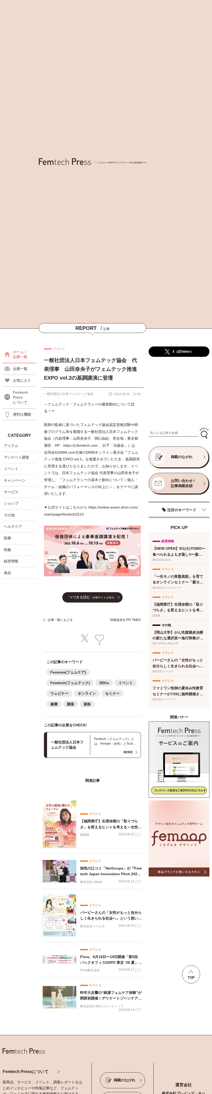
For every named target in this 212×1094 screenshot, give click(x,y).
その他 (9, 515)
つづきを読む (92, 597)
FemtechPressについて (20, 397)
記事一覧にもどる (60, 619)
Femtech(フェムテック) (70, 683)
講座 (70, 704)
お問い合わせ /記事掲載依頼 (183, 483)
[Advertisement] (179, 392)
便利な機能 (22, 414)
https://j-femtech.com (81, 445)
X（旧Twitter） (183, 351)
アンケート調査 (16, 457)
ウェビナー (59, 693)
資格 (87, 704)
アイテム (11, 446)
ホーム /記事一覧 (20, 354)
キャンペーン (15, 480)
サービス (11, 492)
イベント (11, 469)
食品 (7, 573)
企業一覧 (20, 369)
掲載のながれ (182, 457)
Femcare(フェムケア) (68, 672)
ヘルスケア (13, 526)
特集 (7, 550)
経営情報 (11, 561)
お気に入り (22, 380)
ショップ (11, 503)
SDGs (104, 683)
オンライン (87, 693)
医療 (7, 538)
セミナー (112, 693)
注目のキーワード (181, 510)
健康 (54, 704)
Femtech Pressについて (26, 1071)
